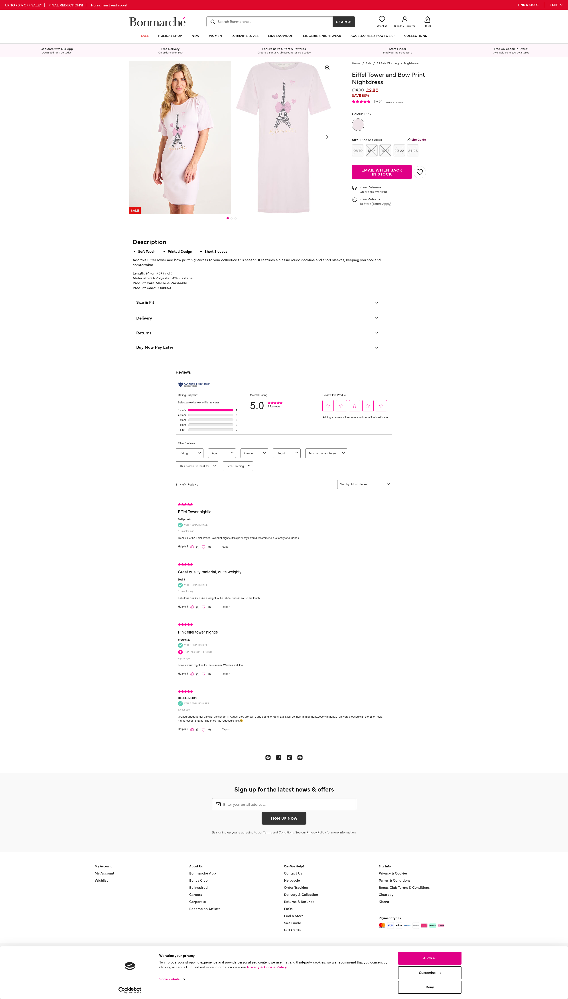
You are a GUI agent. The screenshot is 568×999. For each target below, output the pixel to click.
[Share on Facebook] (268, 757)
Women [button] (215, 36)
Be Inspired (198, 887)
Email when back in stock (381, 172)
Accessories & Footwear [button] (372, 36)
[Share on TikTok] (289, 757)
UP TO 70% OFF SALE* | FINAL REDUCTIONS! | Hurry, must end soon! (66, 4)
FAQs (288, 908)
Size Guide (418, 139)
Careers (195, 894)
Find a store (528, 5)
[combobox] (269, 21)
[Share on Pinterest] (300, 757)
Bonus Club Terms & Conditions (404, 887)
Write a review (394, 102)
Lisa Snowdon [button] (281, 36)
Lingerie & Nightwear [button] (322, 36)
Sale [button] (145, 36)
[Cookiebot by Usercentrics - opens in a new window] (129, 990)
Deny (430, 987)
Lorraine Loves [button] (245, 36)
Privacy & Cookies (393, 873)
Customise (427, 973)
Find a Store (294, 915)
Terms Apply (381, 203)
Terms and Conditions (278, 832)
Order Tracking (296, 887)
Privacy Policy (316, 832)
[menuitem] (556, 5)
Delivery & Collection (301, 894)
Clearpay (386, 894)
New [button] (195, 36)
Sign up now (284, 818)
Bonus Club (198, 880)
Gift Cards (292, 929)
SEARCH (344, 21)
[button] (556, 5)
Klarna (384, 901)
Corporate (197, 901)
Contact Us (293, 873)
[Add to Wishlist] (420, 172)
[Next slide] (327, 137)
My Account (104, 873)
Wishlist (101, 880)
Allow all (429, 958)
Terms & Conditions (394, 880)
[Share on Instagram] (278, 757)
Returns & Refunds (299, 901)
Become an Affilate (205, 908)
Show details (169, 979)
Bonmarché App (202, 873)
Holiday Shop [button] (170, 36)
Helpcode (292, 880)
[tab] (228, 218)
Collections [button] (415, 36)
